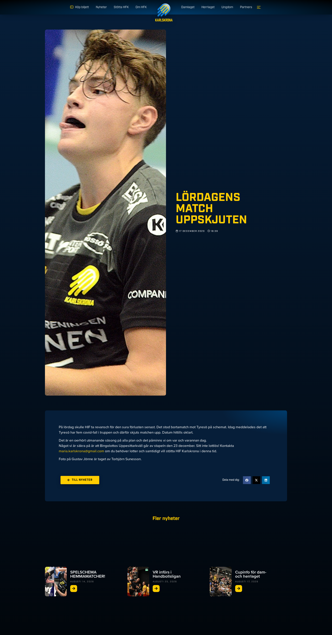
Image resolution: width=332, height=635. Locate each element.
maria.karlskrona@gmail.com (81, 450)
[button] (247, 480)
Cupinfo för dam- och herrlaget (250, 574)
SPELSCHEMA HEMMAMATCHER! (87, 574)
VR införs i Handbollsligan (167, 574)
